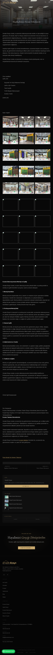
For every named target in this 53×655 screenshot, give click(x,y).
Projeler (4, 588)
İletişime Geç (26, 486)
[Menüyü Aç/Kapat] (49, 2)
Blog (28, 18)
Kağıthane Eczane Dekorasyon (11, 468)
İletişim (4, 597)
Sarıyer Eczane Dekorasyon (43, 468)
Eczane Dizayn (6, 604)
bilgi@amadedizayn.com (8, 637)
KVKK (27, 652)
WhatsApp (37, 519)
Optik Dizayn (5, 607)
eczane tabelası (23, 440)
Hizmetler (5, 585)
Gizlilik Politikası (20, 652)
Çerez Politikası (33, 652)
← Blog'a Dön (25, 25)
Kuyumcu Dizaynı (6, 613)
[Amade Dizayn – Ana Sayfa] (9, 2)
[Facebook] (7, 574)
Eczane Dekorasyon (7, 610)
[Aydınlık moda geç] (45, 2)
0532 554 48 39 (6, 628)
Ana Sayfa (5, 582)
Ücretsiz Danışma (26, 547)
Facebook (15, 519)
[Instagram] (4, 574)
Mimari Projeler (6, 616)
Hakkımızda (5, 591)
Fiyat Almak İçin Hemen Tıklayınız (12, 457)
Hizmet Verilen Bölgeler (19, 18)
